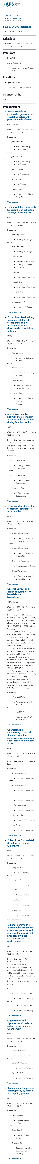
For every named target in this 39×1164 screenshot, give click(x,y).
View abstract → (14, 202)
